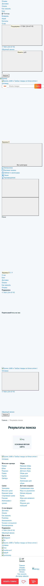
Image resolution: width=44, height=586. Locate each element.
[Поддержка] (20, 381)
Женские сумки (7, 491)
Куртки (4, 476)
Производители (9, 178)
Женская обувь (25, 468)
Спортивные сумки (8, 496)
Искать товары (9, 581)
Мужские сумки (7, 493)
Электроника (8, 168)
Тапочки (23, 478)
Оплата (4, 6)
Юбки (4, 468)
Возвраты (5, 16)
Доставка (5, 4)
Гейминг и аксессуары (12, 173)
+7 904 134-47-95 (22, 26)
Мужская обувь (25, 466)
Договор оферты (22, 576)
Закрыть (5, 76)
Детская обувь (25, 471)
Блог (3, 11)
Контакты (5, 21)
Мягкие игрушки (26, 493)
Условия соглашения (9, 523)
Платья (4, 466)
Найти (38, 86)
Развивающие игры (27, 488)
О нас (4, 23)
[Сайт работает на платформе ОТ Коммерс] (22, 560)
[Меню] (20, 188)
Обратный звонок (8, 49)
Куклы (22, 496)
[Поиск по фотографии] (5, 86)
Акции (4, 18)
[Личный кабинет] (19, 96)
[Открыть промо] (3, 78)
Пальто (4, 473)
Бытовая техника (10, 170)
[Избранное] (19, 114)
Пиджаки (5, 471)
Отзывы (4, 1)
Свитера (5, 478)
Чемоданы (5, 488)
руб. (22, 52)
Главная (4, 420)
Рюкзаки (5, 498)
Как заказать (6, 9)
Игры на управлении (27, 491)
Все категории (22, 165)
